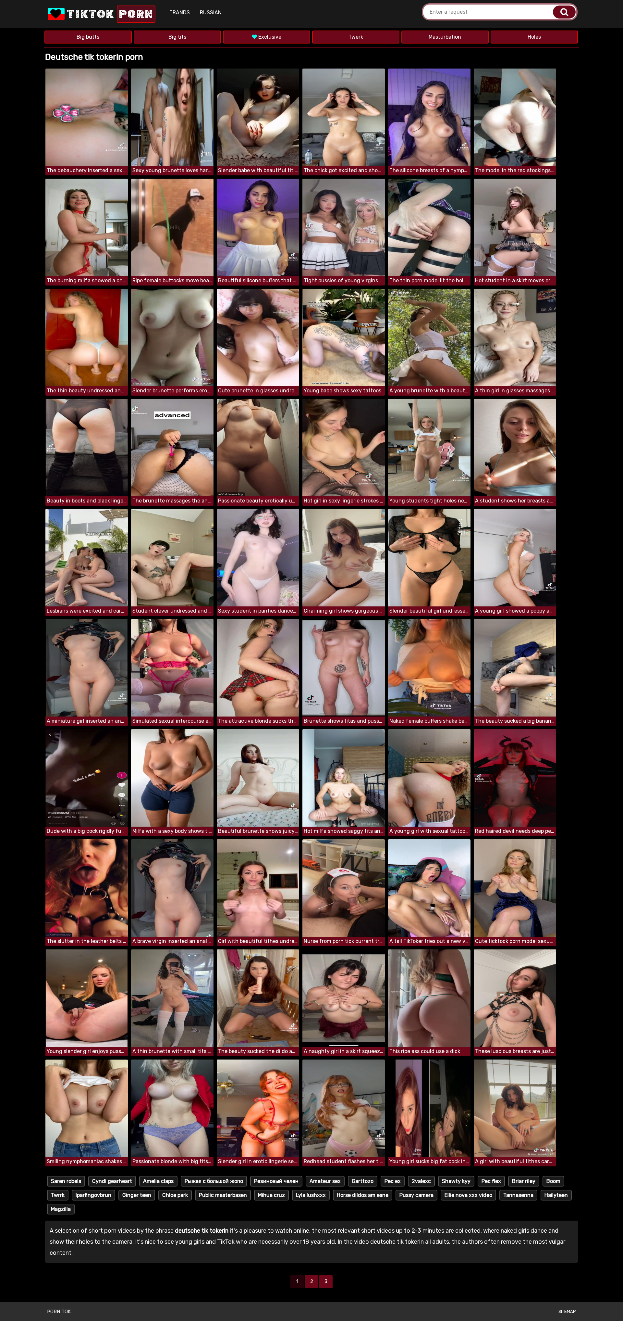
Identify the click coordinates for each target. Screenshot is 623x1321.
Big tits (177, 37)
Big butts (88, 37)
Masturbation (445, 37)
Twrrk (58, 1195)
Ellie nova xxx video (468, 1195)
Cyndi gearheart (112, 1181)
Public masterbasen (223, 1195)
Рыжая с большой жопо (214, 1181)
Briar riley (523, 1181)
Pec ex (393, 1181)
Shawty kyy (456, 1181)
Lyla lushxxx (311, 1195)
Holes (534, 37)
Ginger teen (136, 1195)
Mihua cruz (271, 1195)
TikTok (109, 14)
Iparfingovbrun (93, 1195)
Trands (179, 12)
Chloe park (175, 1195)
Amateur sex (325, 1181)
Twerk (355, 37)
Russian (211, 12)
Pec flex (491, 1181)
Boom (553, 1181)
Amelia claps (158, 1181)
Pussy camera (416, 1195)
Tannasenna (518, 1195)
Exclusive (269, 37)
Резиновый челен (276, 1181)
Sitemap (567, 1311)
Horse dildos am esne (362, 1195)
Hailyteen (556, 1195)
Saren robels (66, 1181)
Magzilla (61, 1209)
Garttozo (362, 1181)
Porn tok (59, 1312)
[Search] (564, 12)
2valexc (421, 1181)
